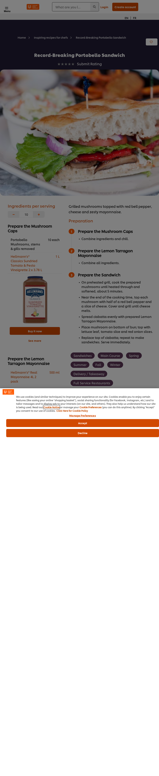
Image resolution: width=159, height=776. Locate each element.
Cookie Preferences (91, 407)
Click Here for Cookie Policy (72, 410)
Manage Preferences (82, 415)
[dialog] (79, 582)
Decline (82, 433)
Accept (82, 423)
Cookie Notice (51, 407)
